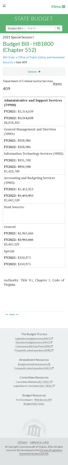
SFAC (46, 381)
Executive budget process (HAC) (32, 342)
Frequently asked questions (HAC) (32, 368)
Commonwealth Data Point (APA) (32, 346)
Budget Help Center (34, 403)
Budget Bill (15, 28)
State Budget (34, 18)
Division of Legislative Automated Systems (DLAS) (40, 452)
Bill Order (9, 57)
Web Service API (43, 399)
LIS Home (22, 442)
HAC (39, 381)
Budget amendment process (33, 364)
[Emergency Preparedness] (17, 314)
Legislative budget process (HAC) (32, 338)
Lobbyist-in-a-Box (39, 442)
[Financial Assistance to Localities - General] (6, 314)
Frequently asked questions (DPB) (33, 350)
